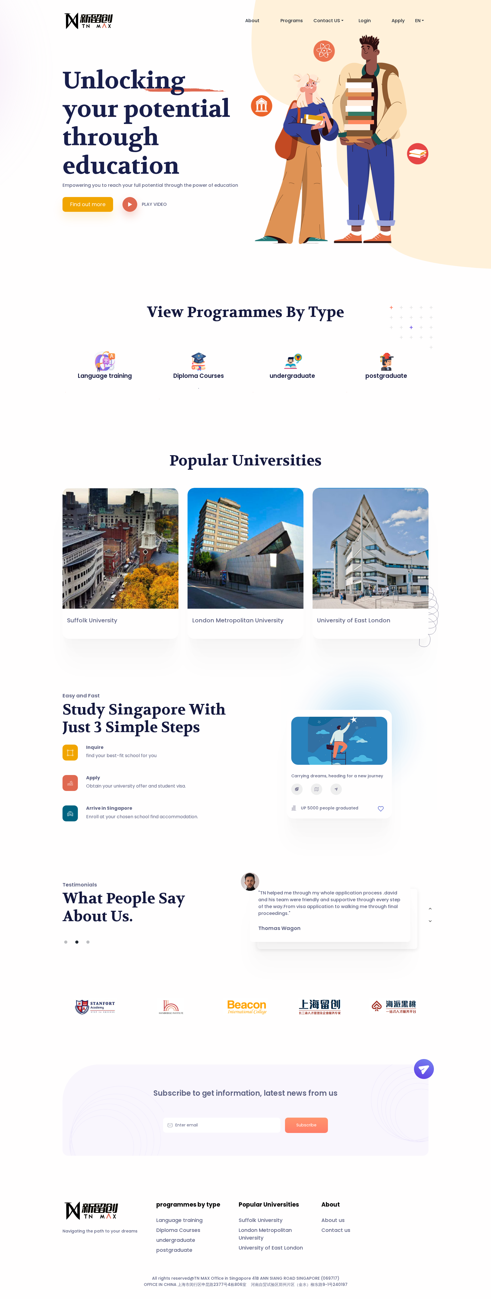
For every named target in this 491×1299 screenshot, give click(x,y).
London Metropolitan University (238, 620)
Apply (398, 20)
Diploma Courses (178, 1230)
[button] (132, 204)
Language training (179, 1220)
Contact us (335, 1230)
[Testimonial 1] (76, 942)
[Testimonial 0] (65, 942)
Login (365, 20)
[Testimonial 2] (88, 942)
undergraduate (175, 1240)
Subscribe (306, 1125)
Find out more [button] (87, 204)
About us (333, 1220)
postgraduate (174, 1250)
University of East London (353, 620)
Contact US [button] (326, 20)
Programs (291, 20)
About (252, 20)
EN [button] (418, 20)
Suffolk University (92, 620)
